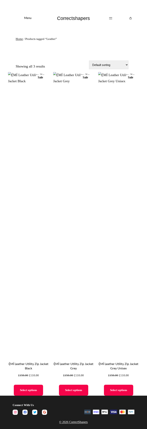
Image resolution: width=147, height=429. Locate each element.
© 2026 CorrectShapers (73, 422)
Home (19, 38)
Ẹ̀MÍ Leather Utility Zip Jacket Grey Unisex (118, 366)
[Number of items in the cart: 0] (130, 18)
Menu (27, 18)
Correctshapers (73, 18)
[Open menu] (111, 18)
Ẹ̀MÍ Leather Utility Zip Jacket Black (28, 366)
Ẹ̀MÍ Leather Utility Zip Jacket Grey (73, 366)
